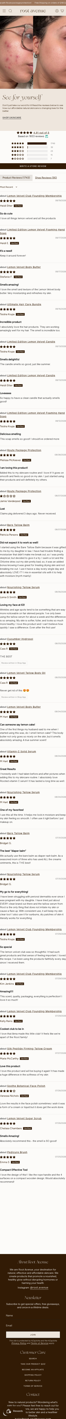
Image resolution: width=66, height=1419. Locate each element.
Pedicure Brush (17, 1152)
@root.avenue (39, 1287)
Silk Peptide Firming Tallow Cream (29, 1048)
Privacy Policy (18, 1343)
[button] (18, 143)
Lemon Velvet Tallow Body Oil (26, 673)
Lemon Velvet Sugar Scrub (24, 1118)
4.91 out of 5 (41, 132)
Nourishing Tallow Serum (23, 587)
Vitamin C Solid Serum (21, 751)
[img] (33, 133)
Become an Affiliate (33, 1369)
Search (33, 1358)
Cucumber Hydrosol (20, 639)
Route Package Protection (24, 450)
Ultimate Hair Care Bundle (24, 304)
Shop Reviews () (46, 177)
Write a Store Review (33, 166)
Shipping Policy (33, 1375)
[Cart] (62, 10)
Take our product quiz (33, 1364)
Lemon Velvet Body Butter (24, 267)
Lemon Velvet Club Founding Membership (34, 195)
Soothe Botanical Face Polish (26, 1086)
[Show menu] (4, 10)
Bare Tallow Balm (18, 525)
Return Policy (33, 1380)
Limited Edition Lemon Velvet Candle (31, 341)
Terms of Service (39, 1343)
